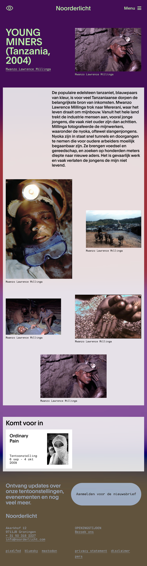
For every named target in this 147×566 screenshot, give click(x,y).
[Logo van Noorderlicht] (73, 8)
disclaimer (120, 551)
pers (79, 556)
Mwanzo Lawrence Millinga (28, 69)
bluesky (31, 551)
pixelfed (13, 551)
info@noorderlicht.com (25, 539)
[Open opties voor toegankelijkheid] (9, 8)
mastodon (49, 551)
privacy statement (91, 551)
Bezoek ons (84, 532)
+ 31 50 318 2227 (21, 536)
